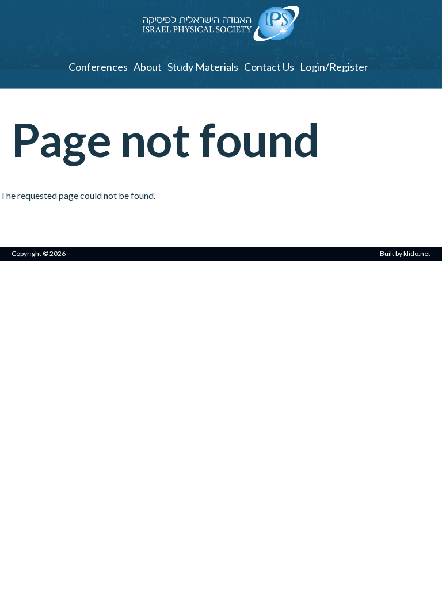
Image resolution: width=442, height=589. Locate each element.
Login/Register (334, 66)
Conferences (98, 66)
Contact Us (269, 66)
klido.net (416, 253)
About (148, 66)
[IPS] (221, 37)
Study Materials (202, 66)
